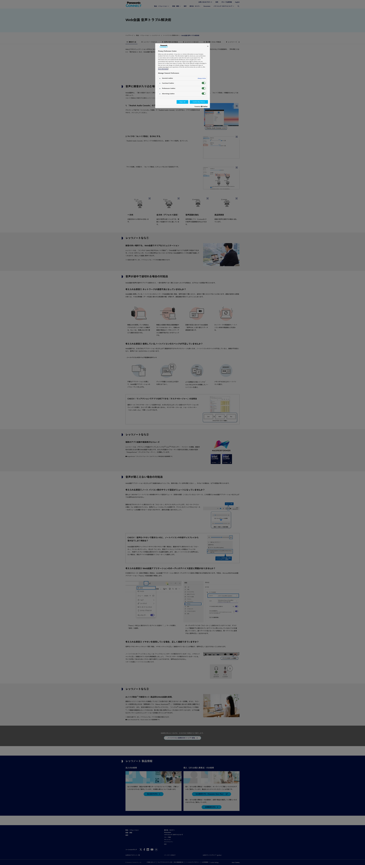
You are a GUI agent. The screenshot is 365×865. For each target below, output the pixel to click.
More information (163, 69)
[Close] (208, 46)
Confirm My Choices (199, 102)
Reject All (182, 102)
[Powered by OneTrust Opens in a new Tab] (201, 107)
